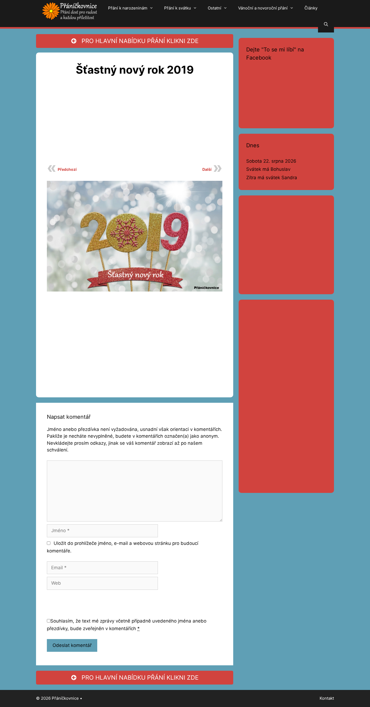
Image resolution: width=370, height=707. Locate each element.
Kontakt (327, 698)
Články (310, 8)
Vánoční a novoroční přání (263, 8)
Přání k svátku (177, 8)
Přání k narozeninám (127, 8)
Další (207, 169)
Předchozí (67, 169)
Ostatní (214, 8)
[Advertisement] (134, 123)
